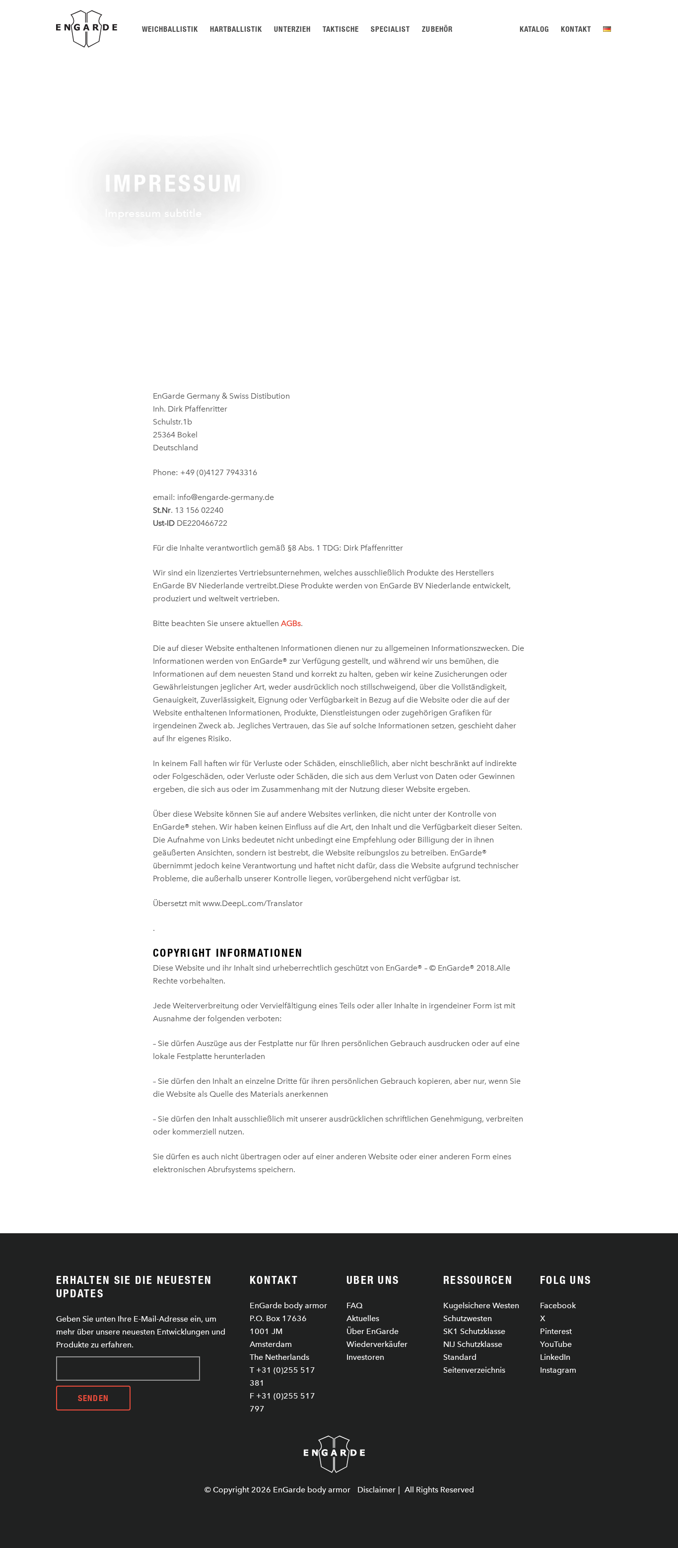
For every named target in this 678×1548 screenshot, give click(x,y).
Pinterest (556, 1331)
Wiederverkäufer (376, 1344)
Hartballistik (236, 28)
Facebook (558, 1305)
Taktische (341, 28)
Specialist (390, 28)
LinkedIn (555, 1357)
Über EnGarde (372, 1331)
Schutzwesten (467, 1318)
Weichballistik (170, 28)
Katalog (534, 28)
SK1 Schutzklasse (474, 1331)
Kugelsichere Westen (481, 1305)
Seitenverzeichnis (474, 1370)
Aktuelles (362, 1318)
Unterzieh (292, 28)
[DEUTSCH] (608, 29)
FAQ (354, 1305)
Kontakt (576, 28)
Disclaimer (376, 1489)
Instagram (558, 1370)
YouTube (556, 1344)
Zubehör (437, 28)
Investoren (365, 1357)
